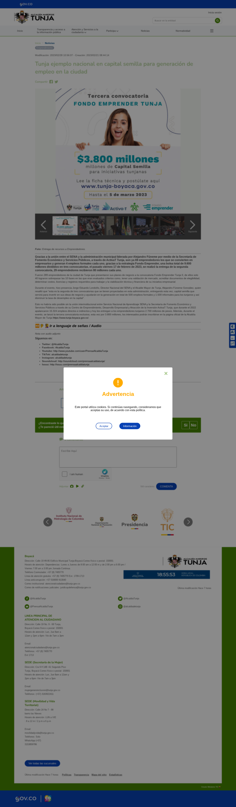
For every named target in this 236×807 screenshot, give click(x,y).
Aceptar (104, 426)
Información (129, 426)
